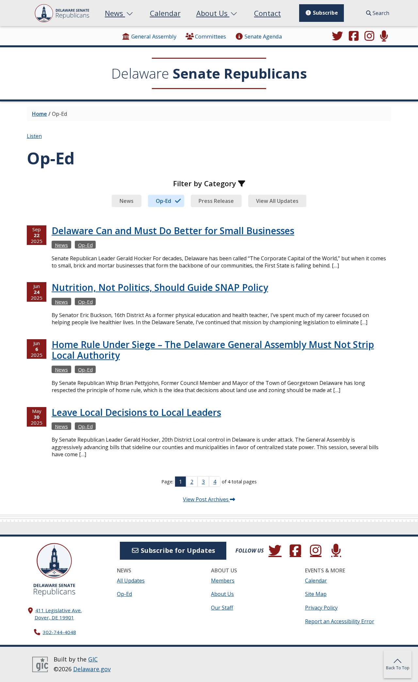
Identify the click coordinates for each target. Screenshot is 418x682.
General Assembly (153, 36)
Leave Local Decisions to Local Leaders (136, 412)
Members (222, 580)
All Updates (131, 580)
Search (380, 13)
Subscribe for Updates (177, 550)
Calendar (165, 13)
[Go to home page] (54, 561)
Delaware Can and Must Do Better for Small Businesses (173, 230)
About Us (213, 13)
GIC (93, 659)
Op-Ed (85, 245)
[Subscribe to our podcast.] (384, 36)
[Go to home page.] (62, 13)
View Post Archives (206, 499)
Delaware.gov (92, 669)
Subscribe (325, 12)
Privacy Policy (321, 607)
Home (39, 113)
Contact (267, 13)
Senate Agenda (263, 36)
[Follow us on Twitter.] (337, 36)
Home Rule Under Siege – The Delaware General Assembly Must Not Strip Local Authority (213, 350)
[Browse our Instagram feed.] (369, 36)
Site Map (316, 594)
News (115, 13)
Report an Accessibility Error (339, 621)
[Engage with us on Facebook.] (354, 36)
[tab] (126, 201)
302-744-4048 (59, 632)
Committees (210, 36)
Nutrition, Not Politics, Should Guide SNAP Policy (160, 287)
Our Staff (222, 607)
